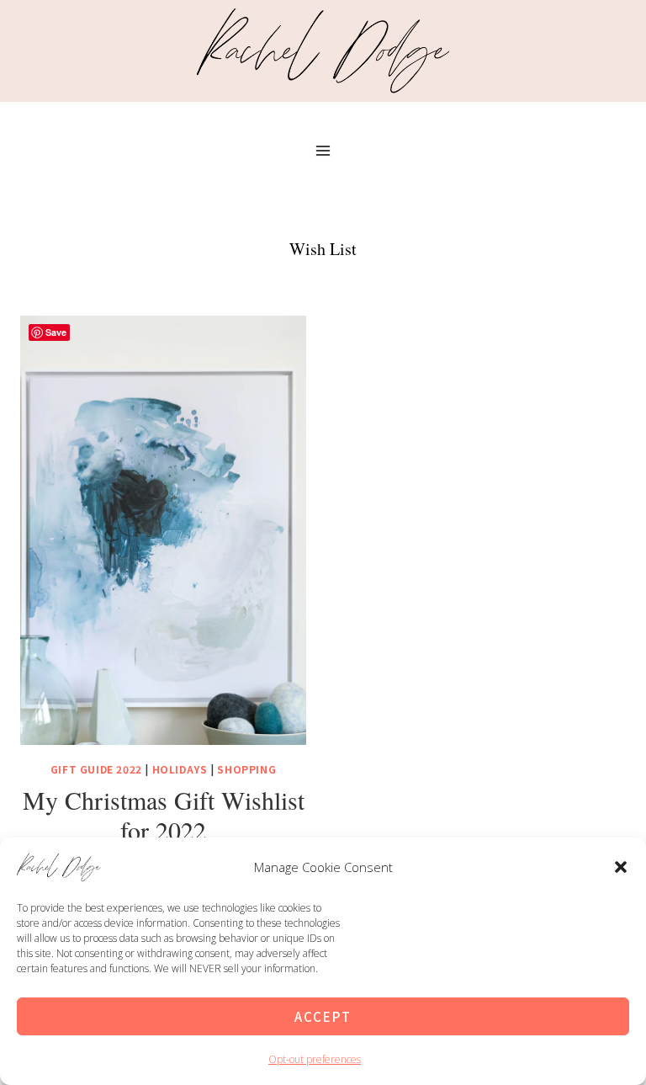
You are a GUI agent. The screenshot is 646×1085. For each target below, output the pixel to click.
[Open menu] (323, 150)
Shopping (246, 769)
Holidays (180, 769)
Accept (323, 1016)
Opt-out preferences (314, 1059)
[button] (620, 867)
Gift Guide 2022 (96, 769)
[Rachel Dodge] (323, 50)
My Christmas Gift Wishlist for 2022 (163, 815)
